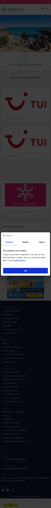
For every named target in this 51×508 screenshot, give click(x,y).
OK (25, 271)
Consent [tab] (9, 242)
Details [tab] (26, 242)
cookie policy (19, 260)
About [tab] (42, 242)
